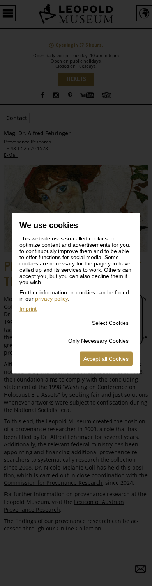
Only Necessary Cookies (98, 340)
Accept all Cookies (106, 358)
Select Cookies (110, 322)
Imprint (28, 308)
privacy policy (51, 298)
